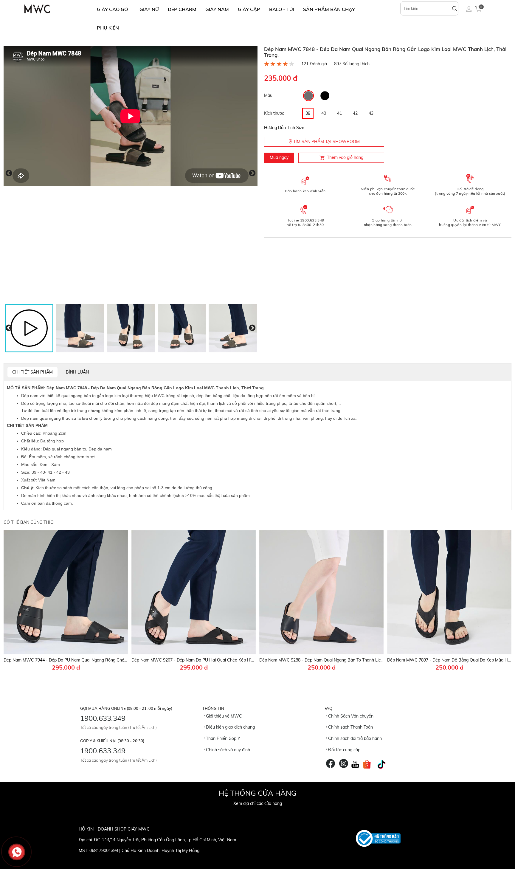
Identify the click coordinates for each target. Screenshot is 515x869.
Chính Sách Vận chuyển (350, 716)
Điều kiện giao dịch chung (230, 727)
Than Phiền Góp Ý (222, 738)
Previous (9, 173)
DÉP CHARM (182, 9)
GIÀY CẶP (249, 9)
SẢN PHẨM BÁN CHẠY (329, 9)
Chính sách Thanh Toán (350, 727)
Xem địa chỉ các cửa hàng (257, 803)
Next (252, 173)
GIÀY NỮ (149, 9)
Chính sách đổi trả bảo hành (354, 738)
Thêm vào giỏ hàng (345, 157)
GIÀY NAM (217, 9)
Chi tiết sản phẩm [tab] (32, 372)
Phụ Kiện (108, 28)
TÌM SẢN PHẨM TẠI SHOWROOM (326, 141)
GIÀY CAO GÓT (114, 9)
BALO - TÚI (281, 9)
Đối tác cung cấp (343, 749)
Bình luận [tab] (77, 372)
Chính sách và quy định (227, 749)
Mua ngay (279, 157)
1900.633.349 (102, 718)
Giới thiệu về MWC (223, 716)
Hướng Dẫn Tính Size (284, 127)
